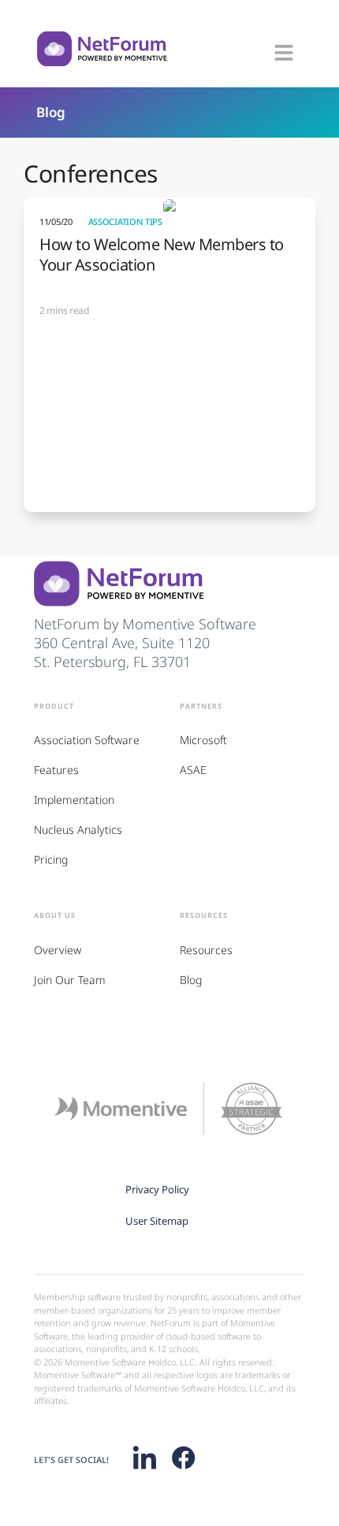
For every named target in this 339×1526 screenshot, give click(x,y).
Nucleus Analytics (78, 829)
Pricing (51, 859)
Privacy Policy (157, 1189)
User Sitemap (156, 1221)
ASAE (193, 769)
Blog (50, 112)
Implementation (74, 799)
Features (56, 769)
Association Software (87, 739)
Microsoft (203, 739)
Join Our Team (70, 979)
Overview (57, 949)
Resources (206, 949)
